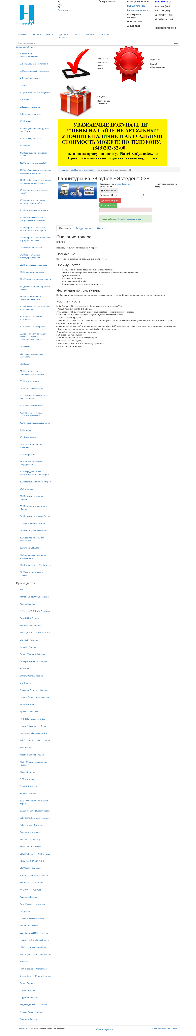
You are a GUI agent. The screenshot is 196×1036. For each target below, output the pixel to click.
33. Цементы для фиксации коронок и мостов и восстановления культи (33, 336)
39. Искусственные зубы (31, 388)
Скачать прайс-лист (25, 47)
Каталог (49, 34)
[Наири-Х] (35, 14)
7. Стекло (24, 99)
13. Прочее (25, 145)
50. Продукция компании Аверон (35, 481)
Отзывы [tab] (102, 228)
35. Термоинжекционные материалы (31, 355)
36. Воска (24, 363)
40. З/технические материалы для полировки (34, 397)
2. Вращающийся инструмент (34, 63)
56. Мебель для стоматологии (34, 530)
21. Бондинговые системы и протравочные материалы (33, 219)
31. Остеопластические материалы (31, 318)
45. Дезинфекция (28, 437)
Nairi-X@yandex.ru (136, 5)
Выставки (36, 34)
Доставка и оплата (63, 35)
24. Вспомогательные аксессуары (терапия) (30, 256)
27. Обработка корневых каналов (35, 279)
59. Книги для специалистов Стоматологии (33, 556)
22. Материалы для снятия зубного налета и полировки (33, 229)
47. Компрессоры (28, 454)
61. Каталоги (45, 564)
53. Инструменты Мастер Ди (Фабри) (33, 507)
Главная (64, 169)
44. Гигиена (25, 429)
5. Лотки (24, 85)
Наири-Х (23, 1028)
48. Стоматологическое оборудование (31, 463)
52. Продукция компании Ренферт (31, 497)
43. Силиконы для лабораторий (35, 422)
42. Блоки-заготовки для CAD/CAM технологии (31, 414)
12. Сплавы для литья (30, 138)
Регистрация (64, 10)
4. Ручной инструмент (30, 78)
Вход (60, 4)
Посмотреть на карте (138, 10)
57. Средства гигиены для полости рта (32, 539)
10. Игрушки (25, 121)
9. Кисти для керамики (30, 113)
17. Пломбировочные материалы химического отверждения (35, 181)
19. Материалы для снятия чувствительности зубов (32, 201)
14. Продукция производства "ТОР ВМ (33, 154)
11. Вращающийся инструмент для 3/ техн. (34, 130)
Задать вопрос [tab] (85, 228)
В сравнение (109, 190)
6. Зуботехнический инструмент (35, 92)
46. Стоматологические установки (31, 446)
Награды (90, 34)
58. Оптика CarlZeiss (29, 547)
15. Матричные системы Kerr (33, 162)
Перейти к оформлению (129, 218)
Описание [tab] (66, 228)
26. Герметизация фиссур (32, 271)
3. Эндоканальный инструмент (34, 70)
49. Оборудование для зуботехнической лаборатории (34, 473)
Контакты (104, 34)
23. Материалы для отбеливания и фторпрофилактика (35, 239)
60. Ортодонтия (27, 564)
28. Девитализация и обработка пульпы (35, 288)
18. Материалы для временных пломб (35, 191)
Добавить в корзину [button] (110, 200)
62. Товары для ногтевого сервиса (32, 573)
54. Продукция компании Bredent (35, 516)
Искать (175, 43)
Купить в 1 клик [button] (108, 205)
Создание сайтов (164, 1028)
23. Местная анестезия (31, 247)
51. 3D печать (26, 488)
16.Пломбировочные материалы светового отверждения (35, 171)
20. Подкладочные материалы (34, 210)
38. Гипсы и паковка (29, 381)
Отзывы (76, 34)
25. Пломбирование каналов (33, 264)
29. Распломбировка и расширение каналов (30, 298)
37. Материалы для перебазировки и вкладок (32, 372)
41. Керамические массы (31, 405)
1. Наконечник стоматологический (29, 55)
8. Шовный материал (30, 106)
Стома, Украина (122, 183)
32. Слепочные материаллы (33, 326)
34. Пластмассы (27, 346)
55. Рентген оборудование (32, 523)
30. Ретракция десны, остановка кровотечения (35, 308)
